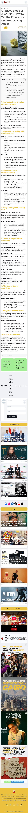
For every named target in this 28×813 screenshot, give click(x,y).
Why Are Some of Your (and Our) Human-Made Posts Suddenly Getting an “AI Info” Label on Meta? (13, 561)
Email (8, 411)
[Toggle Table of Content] (23, 79)
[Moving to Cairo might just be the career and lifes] (14, 694)
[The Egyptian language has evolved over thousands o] (14, 762)
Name (9, 406)
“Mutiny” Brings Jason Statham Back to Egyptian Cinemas (14, 600)
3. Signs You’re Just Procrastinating (15, 89)
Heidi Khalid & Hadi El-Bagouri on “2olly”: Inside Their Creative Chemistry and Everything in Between (14, 523)
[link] (25, 27)
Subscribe (14, 629)
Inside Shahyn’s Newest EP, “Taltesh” (13, 582)
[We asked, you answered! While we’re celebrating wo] (14, 660)
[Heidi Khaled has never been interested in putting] (14, 728)
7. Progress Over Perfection (13, 95)
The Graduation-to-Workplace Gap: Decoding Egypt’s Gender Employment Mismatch (13, 494)
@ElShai (14, 626)
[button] (2, 2)
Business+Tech (4, 8)
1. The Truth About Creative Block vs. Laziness (15, 83)
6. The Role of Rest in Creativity (14, 94)
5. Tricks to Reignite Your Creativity (15, 92)
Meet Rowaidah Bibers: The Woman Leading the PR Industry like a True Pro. (13, 458)
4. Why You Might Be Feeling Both (14, 90)
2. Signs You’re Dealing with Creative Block (15, 86)
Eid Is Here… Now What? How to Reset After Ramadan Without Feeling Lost (20, 365)
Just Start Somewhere (11, 97)
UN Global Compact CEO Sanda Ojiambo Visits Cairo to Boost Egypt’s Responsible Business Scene (13, 438)
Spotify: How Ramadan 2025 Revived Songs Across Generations (7, 365)
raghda (4, 385)
